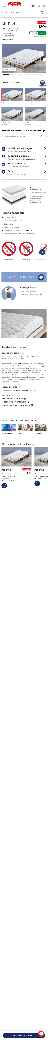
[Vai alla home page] (18, 5)
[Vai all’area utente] (38, 6)
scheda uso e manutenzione (13, 402)
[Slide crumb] (5, 74)
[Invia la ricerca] (42, 12)
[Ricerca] (36, 6)
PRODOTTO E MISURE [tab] (13, 347)
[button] (24, 58)
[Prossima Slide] (45, 60)
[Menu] (4, 6)
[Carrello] (43, 6)
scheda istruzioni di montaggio (15, 405)
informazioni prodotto (12, 399)
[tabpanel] (24, 383)
